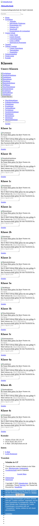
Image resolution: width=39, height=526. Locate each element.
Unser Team (14, 35)
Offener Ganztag (11, 46)
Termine (8, 44)
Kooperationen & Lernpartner (20, 31)
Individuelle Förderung (17, 23)
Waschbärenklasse (11, 100)
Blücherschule (14, 468)
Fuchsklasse (9, 110)
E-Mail (7, 452)
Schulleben (9, 19)
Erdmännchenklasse (12, 102)
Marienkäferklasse (11, 119)
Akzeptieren (20, 495)
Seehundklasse (10, 108)
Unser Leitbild (14, 41)
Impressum (9, 480)
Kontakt (8, 58)
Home (7, 17)
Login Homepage (11, 454)
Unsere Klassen (15, 37)
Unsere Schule (10, 33)
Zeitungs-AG (14, 27)
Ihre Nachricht (6, 143)
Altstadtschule (7, 6)
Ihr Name (4, 135)
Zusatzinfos (13, 52)
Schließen (8, 514)
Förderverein (9, 56)
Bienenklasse (9, 116)
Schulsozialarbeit (11, 54)
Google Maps (21, 474)
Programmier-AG (16, 25)
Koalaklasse (9, 106)
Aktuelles (13, 21)
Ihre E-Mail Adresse (8, 139)
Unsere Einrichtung (16, 48)
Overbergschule (10, 470)
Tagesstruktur (14, 50)
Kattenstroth (24, 468)
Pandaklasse (9, 114)
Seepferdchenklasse (12, 112)
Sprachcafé (13, 29)
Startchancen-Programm (18, 42)
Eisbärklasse (9, 104)
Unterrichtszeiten (15, 39)
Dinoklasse (9, 118)
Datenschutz (9, 478)
